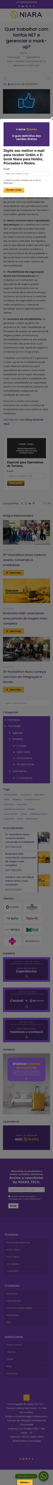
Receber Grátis (14, 189)
